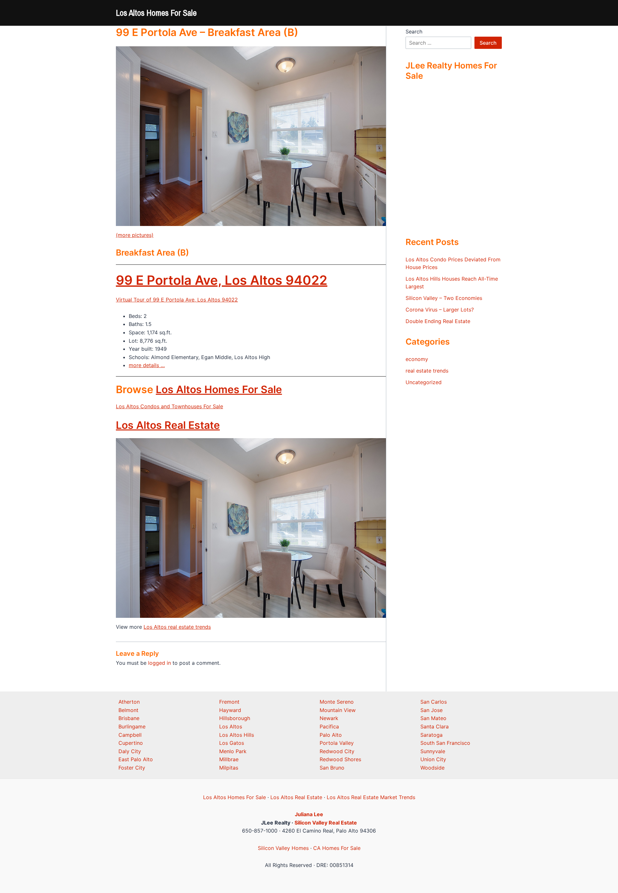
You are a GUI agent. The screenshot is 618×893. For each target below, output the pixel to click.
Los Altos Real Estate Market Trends (371, 797)
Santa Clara (434, 726)
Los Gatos (231, 743)
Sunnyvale (432, 751)
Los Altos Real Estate (168, 425)
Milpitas (228, 767)
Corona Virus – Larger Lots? (440, 309)
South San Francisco (445, 743)
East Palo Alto (135, 759)
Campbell (130, 735)
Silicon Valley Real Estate (326, 822)
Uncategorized (424, 382)
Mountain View (338, 710)
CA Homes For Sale (336, 848)
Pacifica (329, 726)
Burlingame (131, 726)
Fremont (229, 702)
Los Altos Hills (236, 735)
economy (417, 359)
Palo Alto (331, 735)
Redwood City (337, 751)
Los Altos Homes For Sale (156, 12)
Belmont (128, 710)
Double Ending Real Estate (438, 321)
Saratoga (431, 735)
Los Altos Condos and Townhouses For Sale (169, 406)
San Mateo (433, 718)
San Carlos (433, 702)
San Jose (431, 710)
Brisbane (128, 718)
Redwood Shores (340, 759)
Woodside (432, 767)
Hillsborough (234, 718)
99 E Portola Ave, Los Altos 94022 (221, 280)
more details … (147, 365)
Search (414, 31)
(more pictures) (135, 235)
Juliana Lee (309, 814)
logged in (159, 663)
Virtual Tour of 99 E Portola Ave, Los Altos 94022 (177, 299)
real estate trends (427, 370)
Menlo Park (233, 751)
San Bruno (332, 767)
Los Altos (230, 726)
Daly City (129, 751)
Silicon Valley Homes (283, 848)
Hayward (230, 710)
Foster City (131, 767)
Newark (329, 718)
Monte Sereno (337, 702)
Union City (433, 759)
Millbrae (229, 759)
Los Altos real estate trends (177, 627)
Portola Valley (337, 743)
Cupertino (130, 743)
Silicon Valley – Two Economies (444, 298)
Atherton (129, 702)
